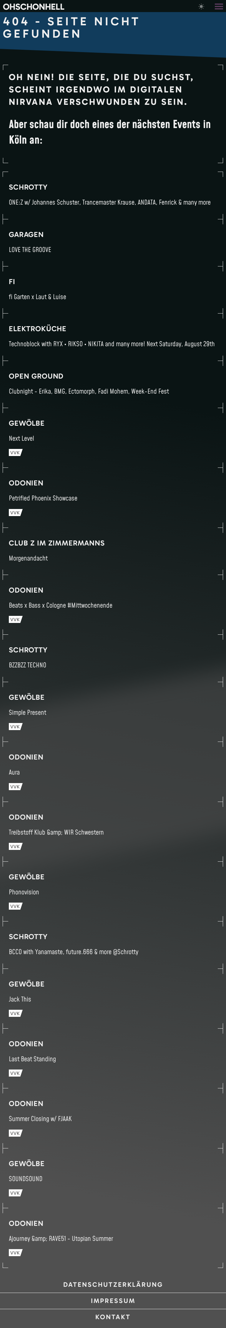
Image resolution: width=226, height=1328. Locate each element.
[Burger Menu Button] (219, 6)
